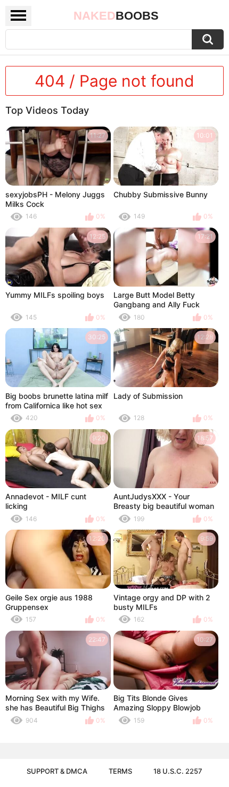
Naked (116, 15)
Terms (120, 771)
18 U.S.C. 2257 (177, 771)
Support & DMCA (57, 771)
